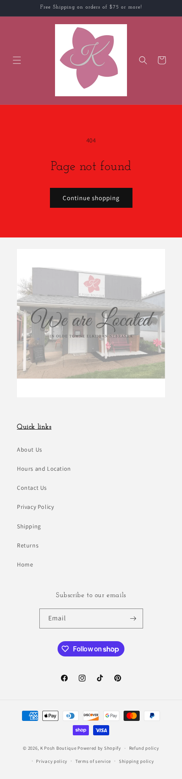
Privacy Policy (35, 507)
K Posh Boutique (58, 748)
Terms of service (93, 761)
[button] (17, 60)
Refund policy (144, 748)
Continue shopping (91, 198)
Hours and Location (44, 468)
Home (25, 564)
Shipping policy (136, 761)
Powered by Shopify (99, 748)
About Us (29, 449)
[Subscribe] (133, 618)
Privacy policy (51, 761)
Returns (28, 545)
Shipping (29, 526)
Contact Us (32, 487)
